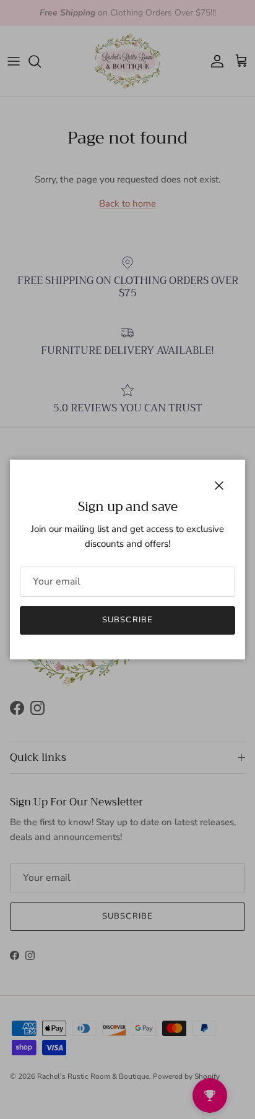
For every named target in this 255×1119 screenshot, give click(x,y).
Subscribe (127, 619)
